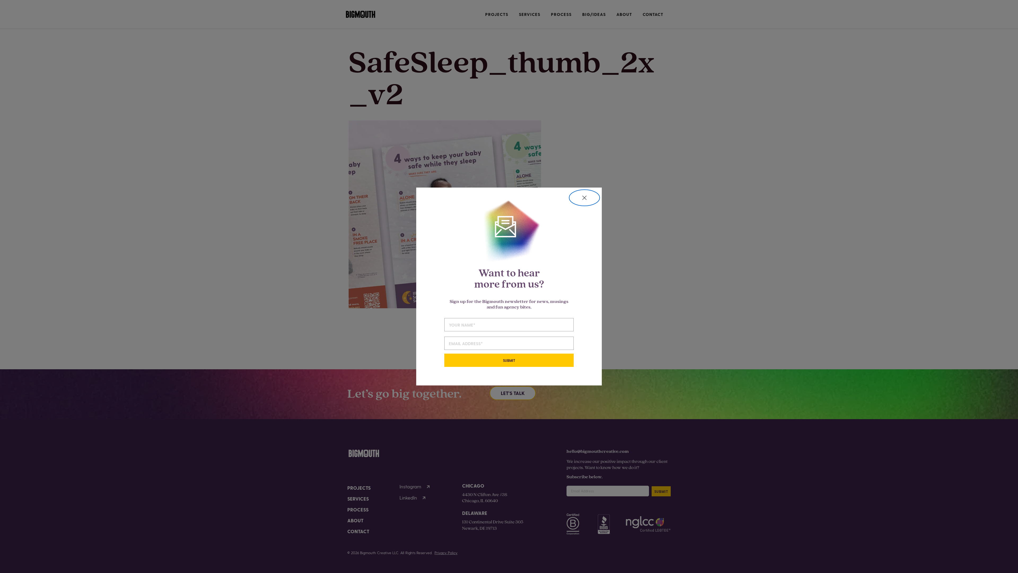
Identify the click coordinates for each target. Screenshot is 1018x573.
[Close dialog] (584, 198)
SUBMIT (509, 360)
